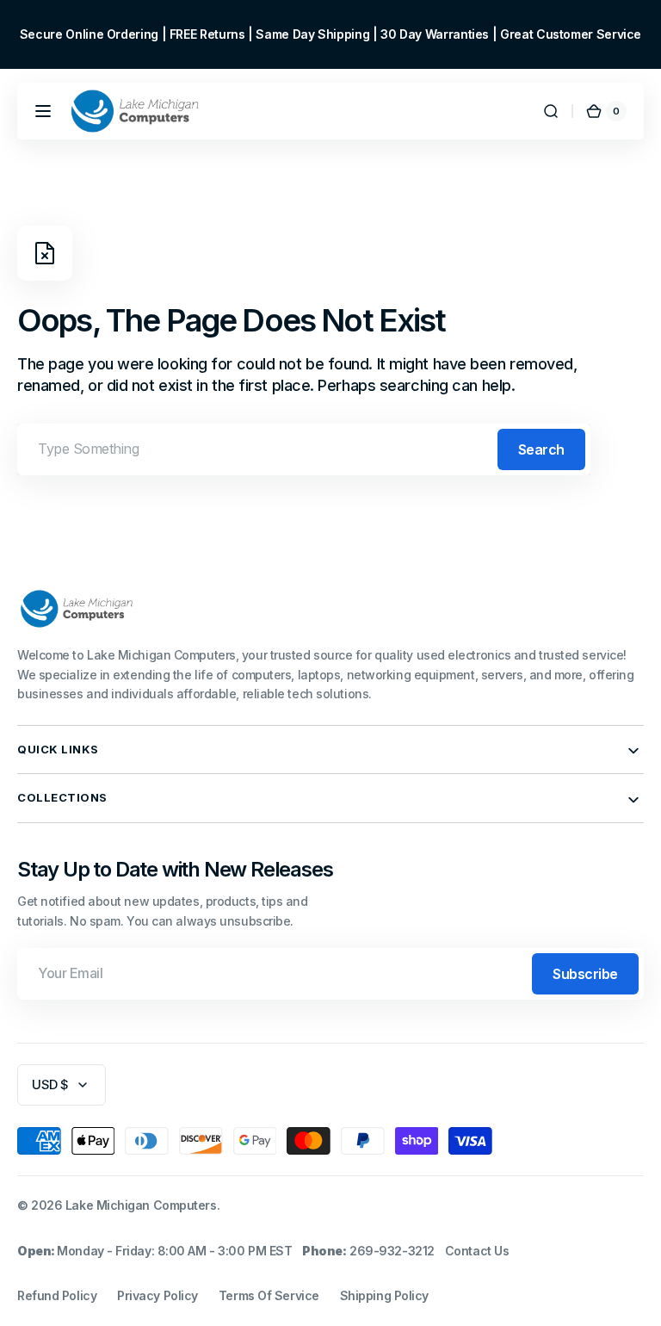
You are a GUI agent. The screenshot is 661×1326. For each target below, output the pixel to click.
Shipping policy (384, 1295)
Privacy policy (157, 1295)
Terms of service (269, 1295)
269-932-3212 (392, 1250)
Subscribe (585, 973)
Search (541, 449)
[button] (43, 111)
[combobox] (303, 449)
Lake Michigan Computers (141, 1205)
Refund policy (56, 1295)
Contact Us (477, 1250)
